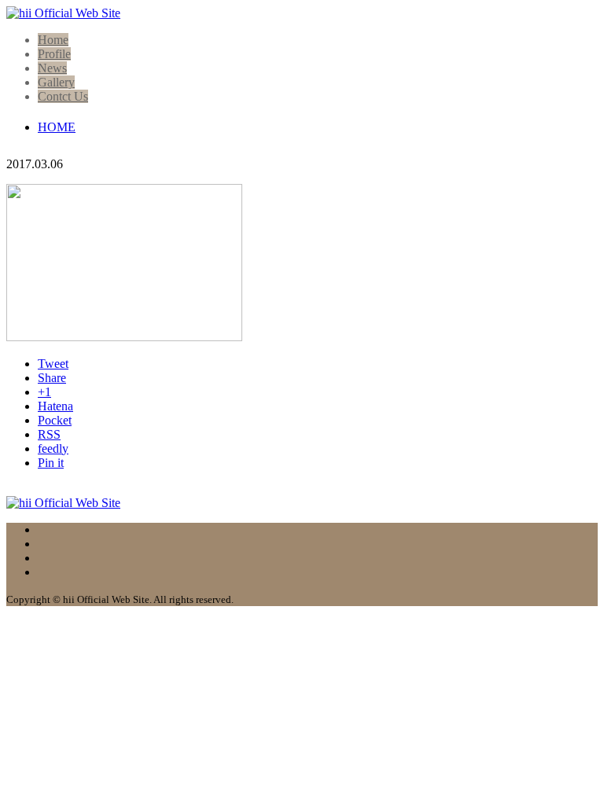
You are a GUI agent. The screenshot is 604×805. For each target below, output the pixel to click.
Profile (54, 54)
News (52, 68)
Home (53, 39)
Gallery (56, 82)
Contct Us (63, 96)
